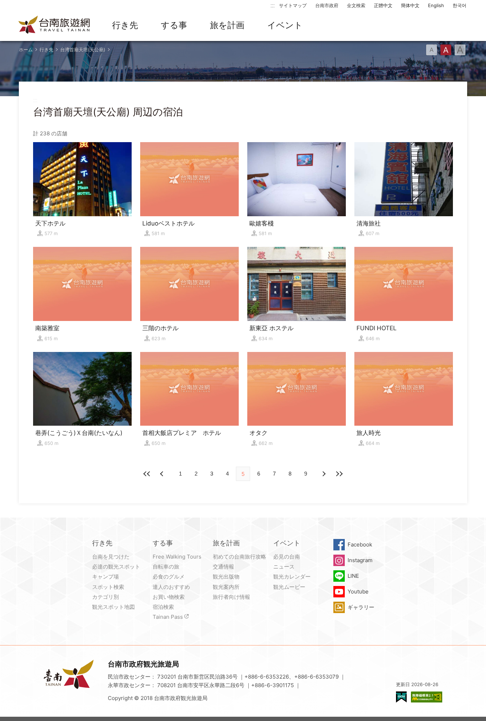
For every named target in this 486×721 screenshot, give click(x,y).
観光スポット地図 (113, 606)
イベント (285, 25)
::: (272, 5)
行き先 (125, 25)
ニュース (284, 566)
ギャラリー (361, 607)
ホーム (26, 49)
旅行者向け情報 (231, 596)
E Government (401, 696)
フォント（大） (460, 50)
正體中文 (383, 5)
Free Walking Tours (177, 556)
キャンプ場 (105, 576)
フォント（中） (445, 50)
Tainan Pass (168, 616)
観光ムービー (289, 586)
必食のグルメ (169, 576)
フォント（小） (431, 50)
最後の (339, 474)
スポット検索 (108, 586)
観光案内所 (226, 586)
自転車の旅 (166, 566)
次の (162, 474)
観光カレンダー (292, 576)
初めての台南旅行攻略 (239, 556)
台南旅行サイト (54, 25)
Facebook (360, 544)
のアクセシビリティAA (426, 696)
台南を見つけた (111, 556)
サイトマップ (293, 5)
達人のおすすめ (171, 586)
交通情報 (223, 566)
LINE (353, 575)
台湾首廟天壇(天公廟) (82, 49)
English (436, 5)
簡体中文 (410, 5)
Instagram (360, 560)
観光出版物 (226, 576)
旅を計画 (227, 25)
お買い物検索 (169, 596)
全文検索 (356, 5)
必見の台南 (286, 556)
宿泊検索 (163, 606)
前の (323, 474)
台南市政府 (326, 5)
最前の (147, 474)
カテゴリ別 (105, 596)
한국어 (459, 5)
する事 (174, 25)
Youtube (358, 591)
